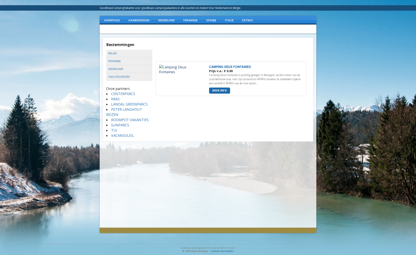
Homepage (112, 20)
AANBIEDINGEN (139, 20)
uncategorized (119, 77)
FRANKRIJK (190, 20)
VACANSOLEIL (122, 135)
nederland (115, 69)
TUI (114, 130)
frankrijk (114, 61)
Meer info (219, 90)
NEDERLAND (166, 20)
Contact (215, 251)
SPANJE (211, 20)
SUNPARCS (120, 125)
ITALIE (229, 20)
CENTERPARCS (123, 93)
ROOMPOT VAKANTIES (130, 120)
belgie (112, 53)
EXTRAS (247, 20)
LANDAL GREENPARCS (129, 104)
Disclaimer (227, 251)
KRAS (115, 99)
